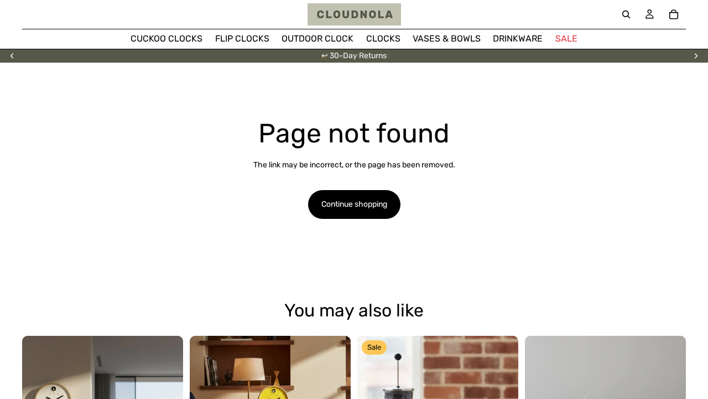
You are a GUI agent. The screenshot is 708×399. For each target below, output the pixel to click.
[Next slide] (696, 56)
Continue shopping (354, 204)
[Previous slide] (12, 56)
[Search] (626, 14)
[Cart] (674, 14)
